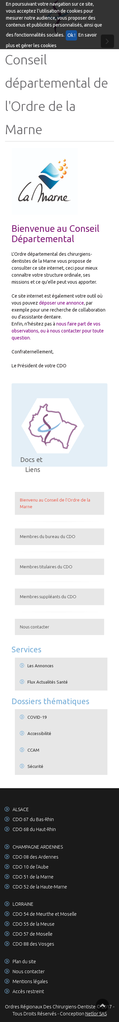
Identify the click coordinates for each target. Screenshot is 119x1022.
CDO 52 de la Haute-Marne (40, 886)
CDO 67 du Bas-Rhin (33, 819)
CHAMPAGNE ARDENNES (38, 847)
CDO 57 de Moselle (33, 934)
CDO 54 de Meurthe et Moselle (45, 914)
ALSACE (21, 809)
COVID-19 (37, 717)
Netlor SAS (96, 1013)
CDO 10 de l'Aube (31, 867)
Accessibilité (39, 733)
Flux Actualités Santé (47, 682)
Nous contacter (34, 626)
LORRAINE (23, 904)
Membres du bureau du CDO (47, 536)
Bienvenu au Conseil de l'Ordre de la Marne (55, 503)
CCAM (33, 750)
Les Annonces (40, 665)
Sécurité (35, 766)
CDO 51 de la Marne (33, 877)
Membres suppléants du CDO (48, 596)
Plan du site (24, 961)
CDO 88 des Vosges (33, 944)
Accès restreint (28, 991)
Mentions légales (30, 981)
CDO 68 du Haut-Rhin (34, 829)
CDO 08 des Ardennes (36, 857)
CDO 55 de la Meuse (34, 924)
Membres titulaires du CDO (46, 566)
